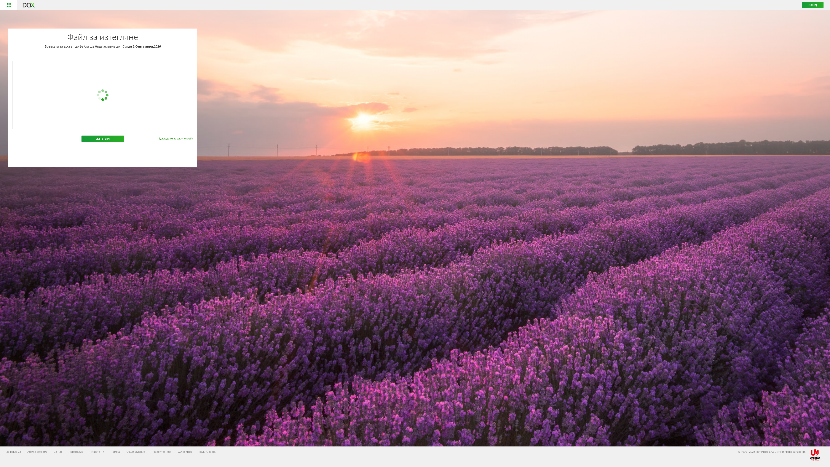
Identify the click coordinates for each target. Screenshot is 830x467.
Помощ (115, 451)
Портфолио (76, 451)
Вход (812, 5)
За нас (58, 451)
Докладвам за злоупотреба (176, 138)
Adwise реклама (37, 451)
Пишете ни (97, 451)
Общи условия (135, 451)
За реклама (13, 451)
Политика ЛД (207, 451)
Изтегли (103, 139)
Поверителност (161, 451)
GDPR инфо (185, 451)
